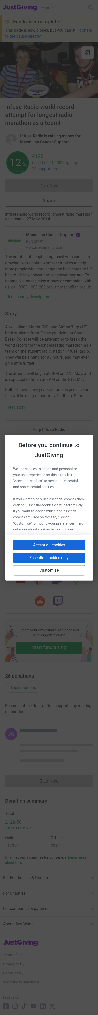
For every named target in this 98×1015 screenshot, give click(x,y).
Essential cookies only (49, 557)
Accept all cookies (49, 544)
